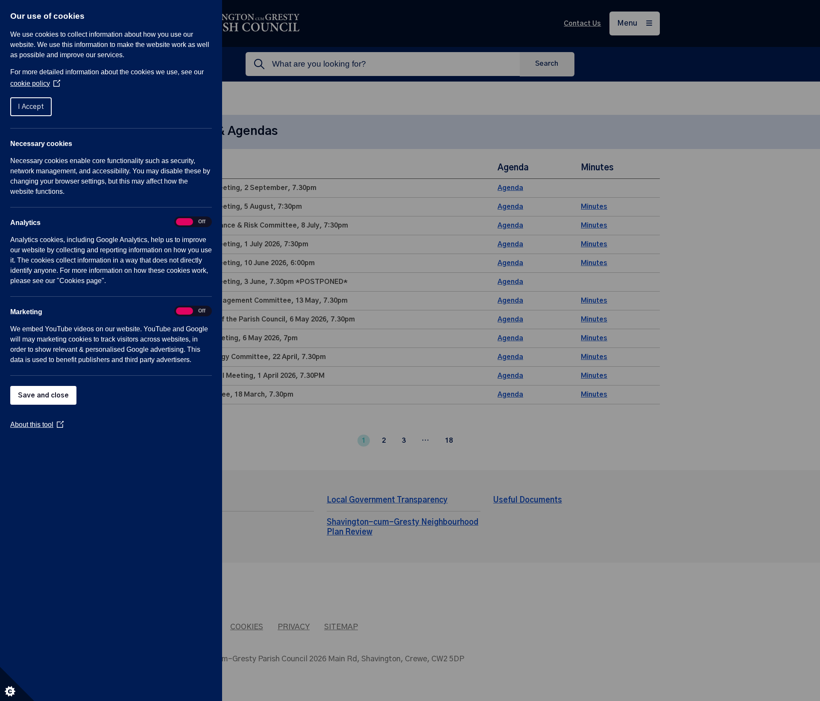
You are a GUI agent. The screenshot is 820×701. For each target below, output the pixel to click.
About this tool (37, 424)
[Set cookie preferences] (17, 684)
